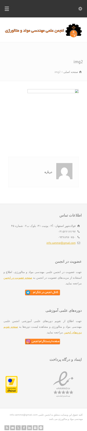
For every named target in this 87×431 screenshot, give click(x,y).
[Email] (12, 427)
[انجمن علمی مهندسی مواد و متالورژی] (43, 36)
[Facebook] (23, 427)
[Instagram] (35, 427)
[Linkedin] (29, 427)
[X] (18, 427)
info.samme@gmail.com (61, 243)
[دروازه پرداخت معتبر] (11, 392)
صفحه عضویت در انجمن (17, 278)
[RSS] (6, 427)
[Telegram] (40, 427)
